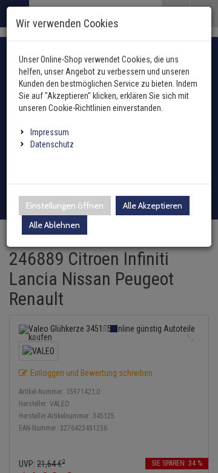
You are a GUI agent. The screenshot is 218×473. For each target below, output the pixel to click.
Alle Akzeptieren (152, 205)
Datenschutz (52, 144)
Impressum (49, 132)
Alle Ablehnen (54, 225)
